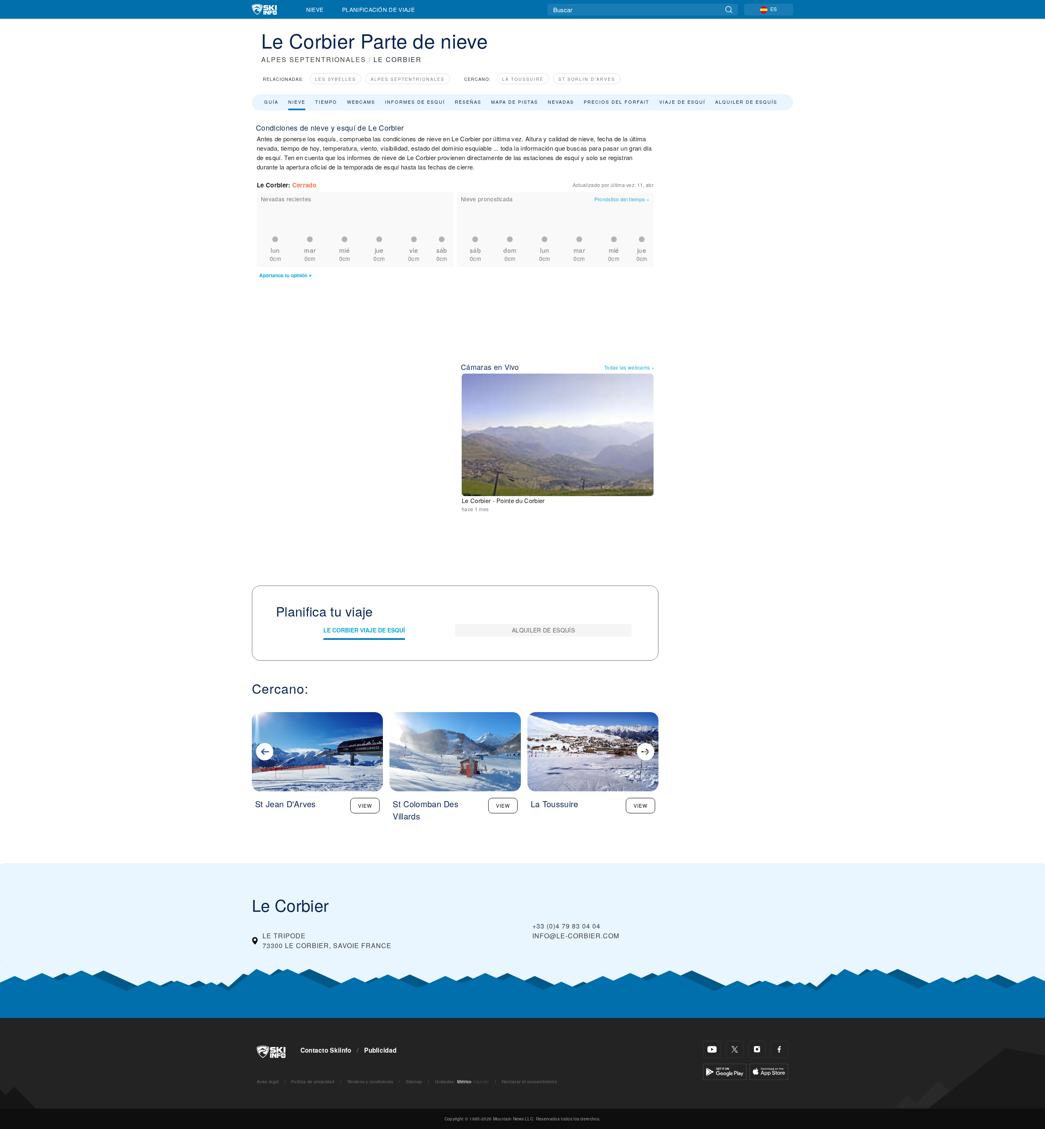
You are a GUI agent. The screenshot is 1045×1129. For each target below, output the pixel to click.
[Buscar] (729, 10)
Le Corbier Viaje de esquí (364, 630)
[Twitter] (734, 1049)
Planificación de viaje (378, 9)
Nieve (315, 9)
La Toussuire (523, 79)
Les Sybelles (335, 79)
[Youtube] (712, 1049)
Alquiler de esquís (746, 101)
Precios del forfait (616, 101)
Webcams (361, 101)
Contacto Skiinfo (325, 1050)
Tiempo (326, 101)
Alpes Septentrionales (408, 79)
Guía (271, 101)
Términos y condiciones (370, 1081)
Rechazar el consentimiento (529, 1081)
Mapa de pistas (514, 101)
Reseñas (468, 101)
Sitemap (414, 1081)
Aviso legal (268, 1081)
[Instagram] (757, 1049)
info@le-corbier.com (575, 935)
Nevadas (561, 101)
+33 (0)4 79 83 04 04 (566, 926)
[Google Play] (725, 1071)
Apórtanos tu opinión (283, 275)
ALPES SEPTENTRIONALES (313, 59)
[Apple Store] (768, 1071)
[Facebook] (779, 1049)
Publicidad (380, 1050)
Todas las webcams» (629, 367)
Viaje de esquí (682, 101)
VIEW (365, 805)
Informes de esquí (415, 101)
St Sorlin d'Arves (586, 79)
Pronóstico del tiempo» (621, 199)
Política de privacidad (312, 1081)
